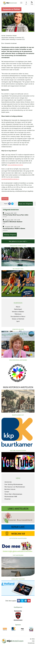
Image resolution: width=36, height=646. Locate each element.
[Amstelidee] (31, 629)
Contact (7, 492)
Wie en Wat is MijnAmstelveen (13, 494)
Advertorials (8, 482)
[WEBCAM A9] (18, 533)
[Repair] (18, 527)
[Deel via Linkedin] (25, 600)
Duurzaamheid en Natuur (18, 316)
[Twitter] (12, 204)
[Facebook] (9, 204)
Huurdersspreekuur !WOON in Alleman (14, 228)
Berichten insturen (10, 489)
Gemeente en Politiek (11, 35)
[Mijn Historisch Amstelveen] (18, 399)
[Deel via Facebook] (18, 600)
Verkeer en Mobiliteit (18, 319)
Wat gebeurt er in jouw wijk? (17, 241)
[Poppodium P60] (22, 629)
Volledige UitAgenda (10, 234)
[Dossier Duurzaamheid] (18, 518)
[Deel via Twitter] (22, 600)
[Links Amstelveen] (18, 508)
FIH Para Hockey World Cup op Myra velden (15, 215)
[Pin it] (29, 600)
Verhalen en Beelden (18, 311)
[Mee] (5, 629)
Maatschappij (18, 309)
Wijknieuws (18, 314)
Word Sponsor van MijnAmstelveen (15, 487)
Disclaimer (8, 499)
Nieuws (18, 307)
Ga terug (4, 199)
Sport (18, 321)
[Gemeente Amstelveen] (18, 615)
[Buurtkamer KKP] (14, 629)
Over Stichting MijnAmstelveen (14, 484)
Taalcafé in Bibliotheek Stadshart (12, 222)
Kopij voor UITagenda (25, 204)
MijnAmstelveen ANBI (11, 496)
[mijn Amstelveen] (9, 3)
